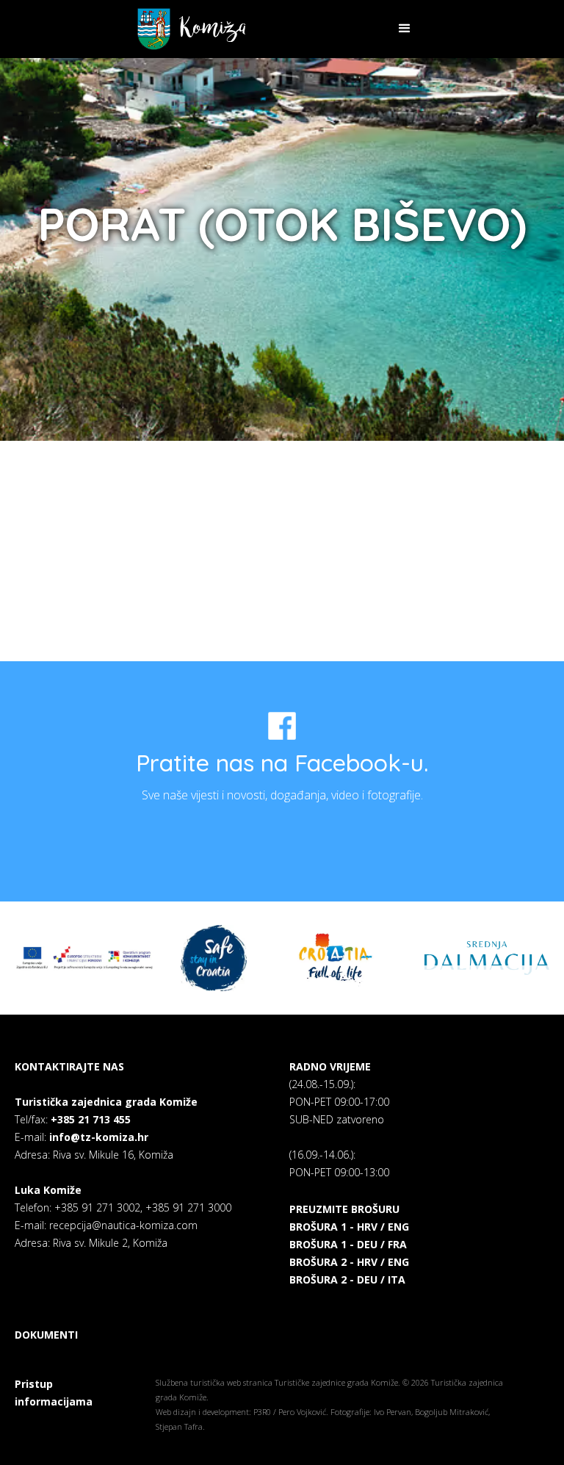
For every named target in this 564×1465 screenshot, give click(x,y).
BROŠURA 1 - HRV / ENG (349, 1227)
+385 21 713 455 (91, 1119)
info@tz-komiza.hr (98, 1137)
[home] (191, 29)
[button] (405, 29)
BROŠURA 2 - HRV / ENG (349, 1262)
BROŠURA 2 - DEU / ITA (347, 1279)
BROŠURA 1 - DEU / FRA (348, 1244)
